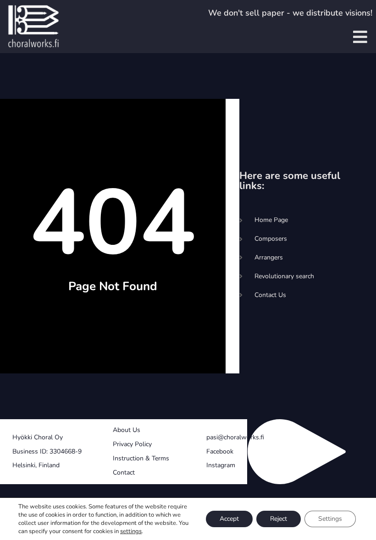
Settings (330, 518)
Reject (278, 518)
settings (131, 531)
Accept (229, 518)
